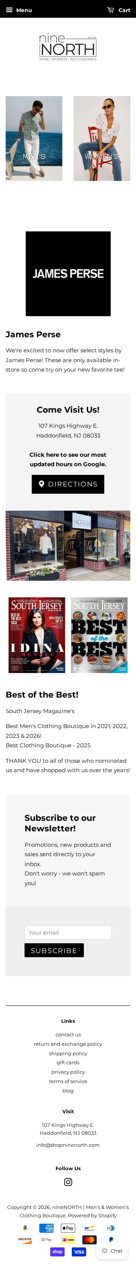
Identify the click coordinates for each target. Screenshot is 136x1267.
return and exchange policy (68, 1044)
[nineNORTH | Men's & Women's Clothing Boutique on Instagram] (68, 1184)
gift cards (68, 1062)
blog (68, 1091)
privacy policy (68, 1072)
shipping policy (68, 1053)
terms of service (68, 1081)
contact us (68, 1034)
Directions (72, 484)
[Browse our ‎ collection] (34, 150)
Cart (123, 10)
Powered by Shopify (92, 1215)
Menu (23, 10)
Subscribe (54, 951)
